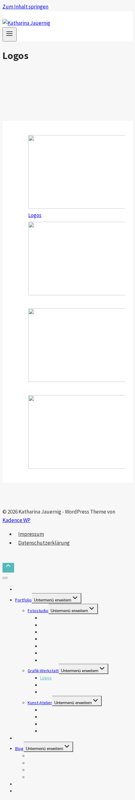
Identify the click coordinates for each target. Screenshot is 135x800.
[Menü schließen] (5, 578)
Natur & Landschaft (57, 625)
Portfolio (23, 600)
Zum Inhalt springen (25, 6)
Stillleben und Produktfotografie (70, 660)
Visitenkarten (52, 685)
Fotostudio (38, 610)
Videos (21, 791)
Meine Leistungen (31, 738)
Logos (34, 215)
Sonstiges (37, 777)
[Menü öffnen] (10, 34)
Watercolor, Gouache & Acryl (67, 717)
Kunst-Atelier (40, 702)
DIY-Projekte (51, 731)
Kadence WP (16, 520)
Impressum (31, 534)
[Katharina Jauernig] (26, 22)
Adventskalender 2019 (49, 770)
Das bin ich (25, 589)
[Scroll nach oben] (8, 568)
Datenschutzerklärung (44, 542)
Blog (19, 748)
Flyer (45, 692)
